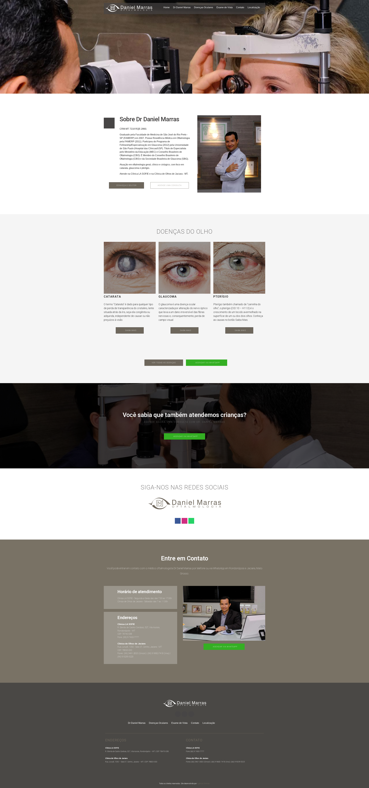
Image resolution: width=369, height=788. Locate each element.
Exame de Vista (224, 7)
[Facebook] (178, 521)
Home (166, 7)
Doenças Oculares (203, 7)
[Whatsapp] (191, 521)
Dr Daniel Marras (182, 7)
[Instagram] (184, 521)
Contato (240, 7)
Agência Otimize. (203, 784)
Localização (254, 7)
